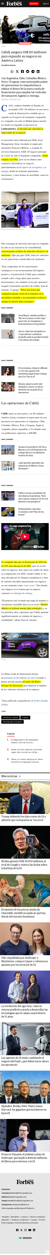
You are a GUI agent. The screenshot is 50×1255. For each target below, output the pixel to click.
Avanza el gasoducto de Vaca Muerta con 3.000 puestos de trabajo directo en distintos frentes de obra (32, 451)
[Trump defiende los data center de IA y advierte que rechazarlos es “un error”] (25, 797)
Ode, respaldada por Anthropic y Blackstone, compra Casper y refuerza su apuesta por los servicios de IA (24, 961)
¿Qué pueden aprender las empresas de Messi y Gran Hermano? (31, 466)
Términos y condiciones (20, 1220)
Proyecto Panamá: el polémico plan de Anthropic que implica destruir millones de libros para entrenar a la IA (24, 1158)
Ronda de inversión (12, 722)
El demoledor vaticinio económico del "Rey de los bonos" (31, 512)
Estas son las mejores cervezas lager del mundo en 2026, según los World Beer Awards (26, 751)
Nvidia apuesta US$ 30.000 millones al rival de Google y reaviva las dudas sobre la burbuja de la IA (24, 865)
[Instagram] (25, 1230)
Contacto (24, 1217)
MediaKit (5, 1217)
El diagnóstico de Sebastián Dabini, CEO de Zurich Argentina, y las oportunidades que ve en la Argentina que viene (26, 741)
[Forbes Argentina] (14, 4)
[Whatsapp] (12, 71)
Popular (11, 733)
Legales (34, 1220)
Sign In (46, 3)
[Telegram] (32, 71)
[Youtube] (29, 1230)
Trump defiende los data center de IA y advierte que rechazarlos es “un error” (23, 818)
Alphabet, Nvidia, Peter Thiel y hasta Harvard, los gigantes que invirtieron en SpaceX (24, 1110)
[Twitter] (17, 71)
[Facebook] (22, 71)
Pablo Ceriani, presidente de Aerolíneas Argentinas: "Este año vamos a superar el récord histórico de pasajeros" (33, 497)
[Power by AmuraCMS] (25, 1238)
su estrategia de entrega (21, 593)
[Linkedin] (38, 71)
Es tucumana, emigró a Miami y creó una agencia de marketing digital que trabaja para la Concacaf (32, 372)
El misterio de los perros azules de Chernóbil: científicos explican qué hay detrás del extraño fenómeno (23, 913)
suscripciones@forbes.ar (20, 1205)
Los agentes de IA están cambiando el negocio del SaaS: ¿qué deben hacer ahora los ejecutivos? (25, 1061)
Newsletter (15, 1217)
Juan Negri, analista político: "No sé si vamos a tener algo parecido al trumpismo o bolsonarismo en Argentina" (32, 319)
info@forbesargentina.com (17, 1197)
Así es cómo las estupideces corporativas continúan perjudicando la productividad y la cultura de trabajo (33, 335)
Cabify (11, 105)
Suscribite (34, 4)
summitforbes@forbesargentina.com (20, 1201)
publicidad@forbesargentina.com (20, 1193)
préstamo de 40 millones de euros (20, 677)
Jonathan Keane (8, 65)
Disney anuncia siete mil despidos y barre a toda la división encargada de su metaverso (30, 388)
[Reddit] (27, 71)
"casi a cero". (30, 585)
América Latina (10, 717)
